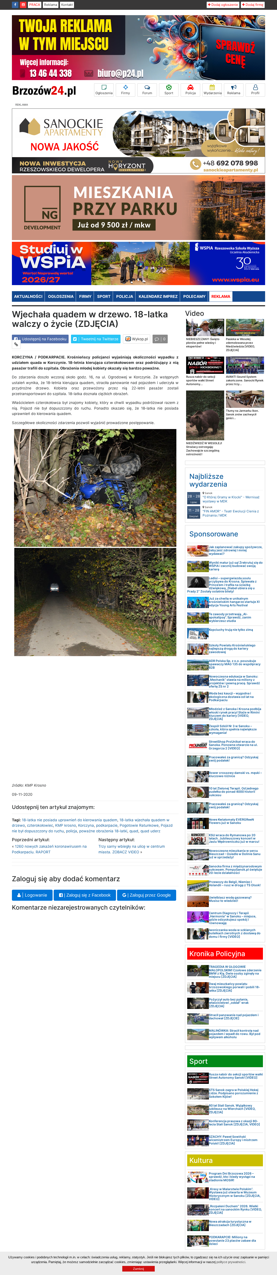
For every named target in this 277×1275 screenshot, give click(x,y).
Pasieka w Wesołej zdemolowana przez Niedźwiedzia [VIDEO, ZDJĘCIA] (240, 344)
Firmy (125, 93)
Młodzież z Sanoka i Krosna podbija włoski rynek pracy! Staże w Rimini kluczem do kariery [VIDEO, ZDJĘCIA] (235, 714)
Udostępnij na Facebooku (43, 339)
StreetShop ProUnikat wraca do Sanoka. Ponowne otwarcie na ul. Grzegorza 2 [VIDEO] (233, 745)
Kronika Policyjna (217, 953)
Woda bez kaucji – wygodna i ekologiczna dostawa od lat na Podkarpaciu (231, 696)
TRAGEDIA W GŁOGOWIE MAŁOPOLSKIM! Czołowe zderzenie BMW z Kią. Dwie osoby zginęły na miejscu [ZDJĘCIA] (235, 971)
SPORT (104, 296)
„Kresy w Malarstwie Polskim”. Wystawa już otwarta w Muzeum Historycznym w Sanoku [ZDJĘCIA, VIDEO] (235, 1194)
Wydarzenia (213, 93)
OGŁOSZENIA (61, 296)
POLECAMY (194, 296)
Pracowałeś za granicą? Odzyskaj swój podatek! (233, 758)
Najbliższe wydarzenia (208, 480)
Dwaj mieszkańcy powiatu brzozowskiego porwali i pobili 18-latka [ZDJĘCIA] (234, 987)
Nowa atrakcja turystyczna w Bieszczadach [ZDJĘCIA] (230, 1223)
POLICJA (124, 296)
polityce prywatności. (231, 1262)
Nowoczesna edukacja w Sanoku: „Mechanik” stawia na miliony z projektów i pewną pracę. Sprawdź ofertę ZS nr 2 (234, 681)
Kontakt (67, 5)
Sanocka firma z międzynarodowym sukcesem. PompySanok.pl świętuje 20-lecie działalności (235, 869)
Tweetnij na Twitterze (99, 339)
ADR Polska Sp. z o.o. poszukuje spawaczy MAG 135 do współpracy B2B (235, 664)
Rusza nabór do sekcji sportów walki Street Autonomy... (200, 380)
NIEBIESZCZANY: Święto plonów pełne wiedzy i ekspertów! (202, 342)
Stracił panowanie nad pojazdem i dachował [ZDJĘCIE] (234, 1016)
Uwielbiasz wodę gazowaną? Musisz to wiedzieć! (230, 899)
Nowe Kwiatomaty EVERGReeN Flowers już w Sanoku (231, 821)
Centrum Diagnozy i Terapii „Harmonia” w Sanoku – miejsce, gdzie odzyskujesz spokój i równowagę (232, 918)
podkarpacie (107, 825)
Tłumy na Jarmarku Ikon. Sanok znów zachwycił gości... (242, 414)
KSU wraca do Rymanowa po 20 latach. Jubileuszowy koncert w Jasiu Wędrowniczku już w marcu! (234, 838)
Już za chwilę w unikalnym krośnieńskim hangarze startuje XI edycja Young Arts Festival (234, 602)
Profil (255, 93)
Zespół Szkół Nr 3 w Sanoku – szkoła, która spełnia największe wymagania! (233, 729)
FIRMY (85, 296)
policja (71, 831)
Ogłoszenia (104, 93)
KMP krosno (65, 825)
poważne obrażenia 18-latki (103, 831)
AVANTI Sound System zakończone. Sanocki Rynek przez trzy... (244, 380)
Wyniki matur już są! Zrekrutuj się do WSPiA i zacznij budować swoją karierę (236, 566)
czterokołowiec (40, 825)
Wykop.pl (139, 339)
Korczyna (86, 825)
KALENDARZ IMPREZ (158, 296)
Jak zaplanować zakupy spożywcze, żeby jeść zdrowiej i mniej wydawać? (236, 550)
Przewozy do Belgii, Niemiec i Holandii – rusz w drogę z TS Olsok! (235, 883)
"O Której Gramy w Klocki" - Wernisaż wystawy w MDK (231, 497)
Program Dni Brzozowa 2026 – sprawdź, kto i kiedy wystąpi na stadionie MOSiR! (232, 1177)
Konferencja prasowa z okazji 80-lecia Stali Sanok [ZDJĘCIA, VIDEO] (234, 1122)
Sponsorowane (213, 534)
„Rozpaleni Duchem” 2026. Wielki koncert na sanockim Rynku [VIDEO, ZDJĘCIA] (235, 1209)
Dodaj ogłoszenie (224, 5)
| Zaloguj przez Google (148, 895)
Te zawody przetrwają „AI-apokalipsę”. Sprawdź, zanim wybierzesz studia (230, 617)
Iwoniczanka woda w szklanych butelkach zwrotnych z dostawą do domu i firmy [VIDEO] (235, 933)
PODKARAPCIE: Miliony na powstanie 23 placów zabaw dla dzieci (232, 1240)
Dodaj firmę (254, 5)
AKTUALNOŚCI (28, 296)
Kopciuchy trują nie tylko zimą (231, 629)
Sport (168, 93)
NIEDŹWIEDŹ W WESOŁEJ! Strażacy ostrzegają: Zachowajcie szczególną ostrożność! (204, 448)
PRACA (34, 5)
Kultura (201, 1160)
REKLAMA (220, 296)
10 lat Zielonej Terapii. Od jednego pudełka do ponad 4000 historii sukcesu (234, 791)
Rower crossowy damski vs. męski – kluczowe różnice (235, 774)
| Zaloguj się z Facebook (87, 895)
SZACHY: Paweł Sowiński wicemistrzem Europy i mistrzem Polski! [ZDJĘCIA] (233, 1140)
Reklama (50, 5)
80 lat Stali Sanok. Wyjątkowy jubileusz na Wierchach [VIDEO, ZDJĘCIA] (232, 1109)
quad (133, 831)
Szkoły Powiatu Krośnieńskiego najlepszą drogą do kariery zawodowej (232, 648)
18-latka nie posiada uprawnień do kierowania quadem (69, 820)
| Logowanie (34, 895)
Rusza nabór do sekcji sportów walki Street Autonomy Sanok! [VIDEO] (236, 1075)
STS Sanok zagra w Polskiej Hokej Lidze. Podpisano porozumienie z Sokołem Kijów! (233, 1093)
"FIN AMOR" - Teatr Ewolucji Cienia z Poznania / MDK (231, 511)
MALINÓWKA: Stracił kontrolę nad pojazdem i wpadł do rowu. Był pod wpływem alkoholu (234, 1034)
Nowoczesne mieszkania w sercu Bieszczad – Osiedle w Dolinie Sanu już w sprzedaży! (235, 854)
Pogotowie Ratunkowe (139, 825)
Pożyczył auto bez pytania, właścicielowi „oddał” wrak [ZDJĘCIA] (229, 1002)
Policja (190, 93)
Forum (147, 93)
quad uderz (150, 831)
